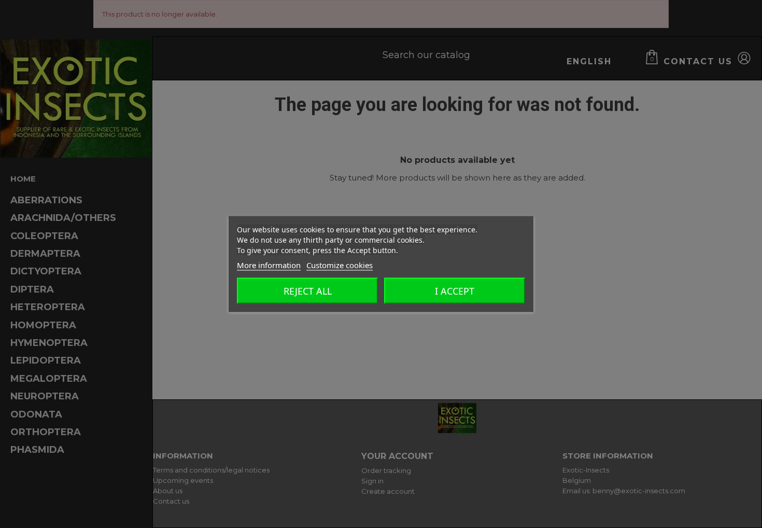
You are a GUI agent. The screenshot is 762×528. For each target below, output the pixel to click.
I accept (454, 291)
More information (269, 265)
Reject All (308, 291)
